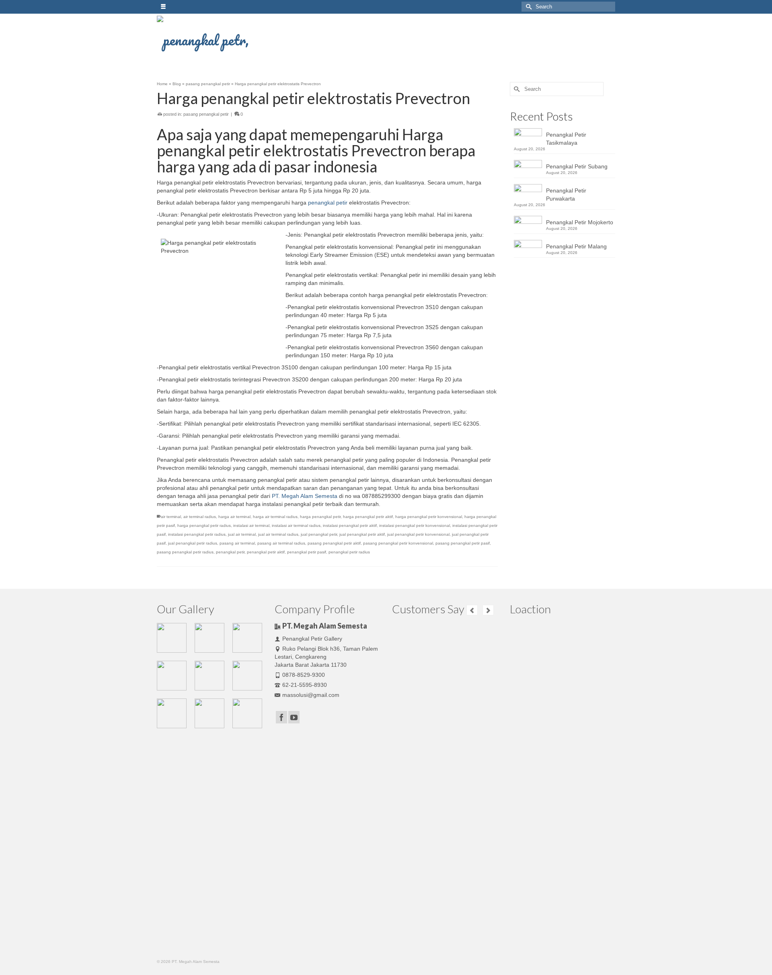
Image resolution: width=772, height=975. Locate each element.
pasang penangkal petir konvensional (398, 543)
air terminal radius (199, 516)
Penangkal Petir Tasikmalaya (566, 138)
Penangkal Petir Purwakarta (566, 194)
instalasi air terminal (251, 525)
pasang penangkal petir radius (185, 552)
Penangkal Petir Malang (576, 246)
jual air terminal (242, 534)
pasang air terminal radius (281, 543)
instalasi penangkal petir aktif (350, 525)
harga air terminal (234, 516)
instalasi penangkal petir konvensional (414, 525)
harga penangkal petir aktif (368, 516)
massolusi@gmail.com (310, 695)
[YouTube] (294, 717)
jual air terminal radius (278, 534)
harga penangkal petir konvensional (428, 516)
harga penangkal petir (320, 516)
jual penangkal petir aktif (362, 534)
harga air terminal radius (275, 516)
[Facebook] (281, 717)
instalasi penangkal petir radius (197, 534)
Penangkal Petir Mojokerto (579, 222)
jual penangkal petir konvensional (418, 534)
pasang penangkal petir (206, 114)
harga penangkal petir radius (204, 525)
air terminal (171, 516)
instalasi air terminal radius (296, 525)
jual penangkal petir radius (192, 543)
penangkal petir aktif (266, 552)
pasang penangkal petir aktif (334, 543)
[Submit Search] (528, 7)
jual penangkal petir (319, 534)
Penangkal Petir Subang (577, 166)
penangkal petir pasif (306, 552)
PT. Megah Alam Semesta (304, 496)
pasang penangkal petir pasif (462, 543)
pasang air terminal (237, 543)
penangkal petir (327, 202)
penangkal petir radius (349, 552)
